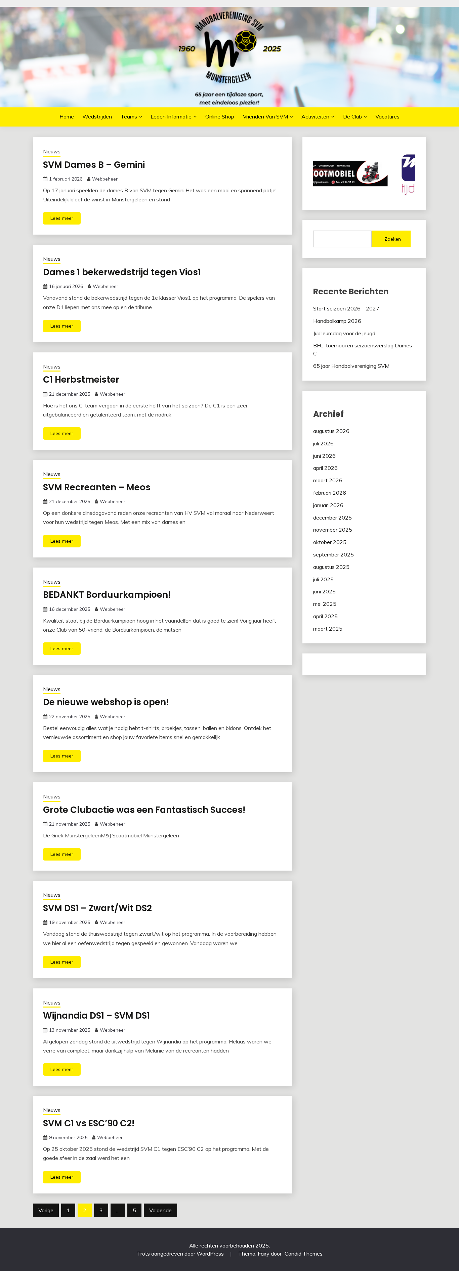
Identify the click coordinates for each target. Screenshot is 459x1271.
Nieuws (51, 151)
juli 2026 (323, 443)
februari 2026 (329, 492)
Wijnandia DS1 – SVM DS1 (96, 1016)
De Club (352, 116)
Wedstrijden (97, 116)
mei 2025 (324, 603)
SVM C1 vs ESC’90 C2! (88, 1123)
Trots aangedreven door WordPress (181, 1253)
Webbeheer (105, 179)
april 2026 (325, 468)
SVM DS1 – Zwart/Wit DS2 (97, 908)
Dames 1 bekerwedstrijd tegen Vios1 (122, 272)
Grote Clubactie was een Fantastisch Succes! (144, 810)
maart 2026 (327, 480)
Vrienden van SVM (265, 116)
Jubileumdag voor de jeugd (344, 333)
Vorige (45, 1210)
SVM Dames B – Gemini (94, 165)
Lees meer (61, 218)
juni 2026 (324, 455)
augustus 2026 (331, 431)
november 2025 (332, 529)
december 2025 (332, 517)
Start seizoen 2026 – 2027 (346, 308)
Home (66, 116)
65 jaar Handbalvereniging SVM (351, 365)
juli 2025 (323, 579)
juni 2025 (324, 591)
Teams (129, 116)
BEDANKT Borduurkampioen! (107, 595)
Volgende (160, 1210)
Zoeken (392, 239)
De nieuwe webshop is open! (106, 702)
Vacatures (387, 116)
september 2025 (333, 554)
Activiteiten (315, 116)
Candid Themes (304, 1253)
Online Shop (219, 116)
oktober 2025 (329, 542)
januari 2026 (328, 505)
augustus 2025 (331, 567)
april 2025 (325, 616)
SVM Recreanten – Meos (97, 487)
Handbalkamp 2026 (337, 320)
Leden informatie (171, 116)
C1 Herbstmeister (81, 380)
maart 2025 (327, 628)
